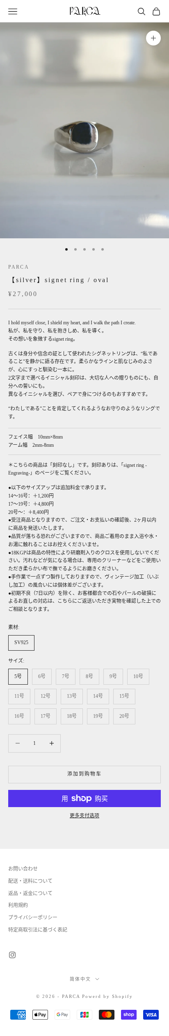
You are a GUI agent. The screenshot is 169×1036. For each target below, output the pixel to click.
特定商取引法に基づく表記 (37, 930)
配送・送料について (30, 881)
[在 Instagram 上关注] (12, 955)
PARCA (18, 267)
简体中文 (80, 979)
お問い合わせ (23, 869)
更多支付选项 (84, 816)
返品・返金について (30, 893)
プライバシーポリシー (32, 918)
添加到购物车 (84, 774)
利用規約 (18, 905)
